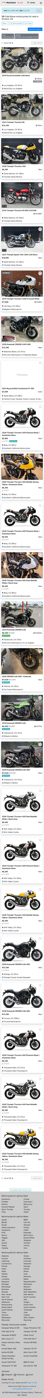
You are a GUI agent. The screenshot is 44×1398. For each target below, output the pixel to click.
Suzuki (4, 1243)
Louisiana (5, 1279)
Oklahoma (6, 1302)
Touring (27, 1209)
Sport (26, 1207)
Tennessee (28, 1310)
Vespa (4, 1245)
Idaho (4, 1271)
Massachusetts (30, 1281)
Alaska (26, 1256)
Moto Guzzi (28, 1235)
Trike (4, 1212)
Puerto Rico (28, 1305)
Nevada (5, 1292)
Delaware (27, 1264)
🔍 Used (28, 23)
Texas (4, 1312)
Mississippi (6, 1287)
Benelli (4, 1222)
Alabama (5, 1256)
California (5, 1261)
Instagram (8, 1375)
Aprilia (4, 1220)
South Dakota (7, 1310)
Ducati (4, 1225)
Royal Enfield (29, 1238)
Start (39, 10)
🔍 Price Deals (16, 23)
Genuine (27, 1225)
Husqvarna (6, 1230)
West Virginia (29, 1317)
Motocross (28, 1204)
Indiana (4, 1274)
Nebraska (27, 1289)
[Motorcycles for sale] (18, 2)
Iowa (25, 1274)
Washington (6, 1317)
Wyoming (27, 1320)
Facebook (21, 1375)
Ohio (25, 1299)
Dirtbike (5, 1202)
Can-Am (27, 1222)
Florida (4, 1266)
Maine (26, 1279)
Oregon (27, 1302)
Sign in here (32, 1383)
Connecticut (6, 1264)
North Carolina (30, 1297)
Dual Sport (28, 1202)
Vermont (5, 1315)
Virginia (27, 1315)
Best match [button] (37, 43)
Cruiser (26, 1199)
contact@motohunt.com (22, 1389)
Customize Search (35, 29)
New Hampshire (30, 1292)
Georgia (27, 1266)
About (24, 1395)
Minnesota (28, 1284)
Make (5, 23)
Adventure (6, 1199)
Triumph (27, 1243)
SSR (3, 1240)
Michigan (5, 1284)
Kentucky (27, 1276)
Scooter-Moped (8, 1207)
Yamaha (5, 1248)
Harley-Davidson (8, 1227)
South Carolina (30, 1307)
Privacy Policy (27, 1392)
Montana (5, 1289)
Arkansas (27, 1258)
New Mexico (29, 1294)
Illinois (26, 1271)
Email (31, 1375)
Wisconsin (6, 1320)
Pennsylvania (7, 1305)
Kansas (4, 1276)
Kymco (4, 1235)
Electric (5, 1204)
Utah (25, 1312)
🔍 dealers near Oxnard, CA (20, 1190)
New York (6, 1297)
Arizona (5, 1258)
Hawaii (26, 1269)
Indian (26, 1230)
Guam (4, 1269)
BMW (26, 1220)
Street (26, 1212)
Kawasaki (27, 1233)
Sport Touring (7, 1209)
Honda (26, 1227)
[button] (4, 60)
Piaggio (5, 1238)
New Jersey (6, 1294)
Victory (26, 1245)
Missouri (27, 1287)
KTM (3, 1233)
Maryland (5, 1281)
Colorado (27, 1261)
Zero (25, 1248)
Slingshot (27, 1240)
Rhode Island (7, 1307)
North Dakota (7, 1299)
